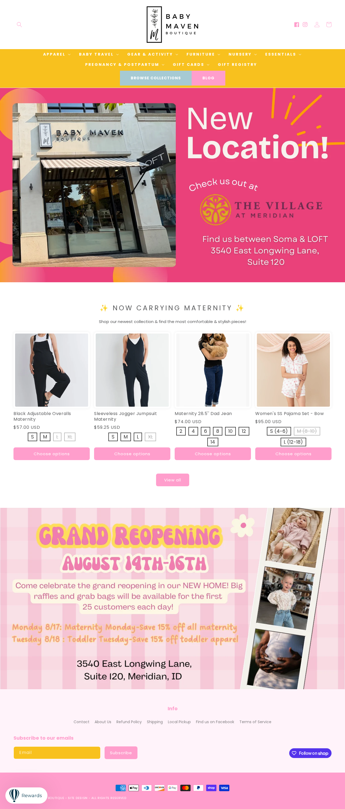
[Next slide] (339, 179)
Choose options (52, 454)
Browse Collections (156, 78)
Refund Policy (129, 722)
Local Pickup (179, 722)
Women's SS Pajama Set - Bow (289, 414)
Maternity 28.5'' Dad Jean (203, 414)
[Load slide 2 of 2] (176, 278)
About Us (103, 722)
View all (172, 480)
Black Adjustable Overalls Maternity (42, 416)
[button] (19, 24)
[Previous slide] (6, 179)
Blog (208, 78)
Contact (81, 722)
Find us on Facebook (215, 722)
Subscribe (121, 753)
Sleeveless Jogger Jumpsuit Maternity (125, 416)
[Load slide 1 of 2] (168, 278)
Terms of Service (255, 722)
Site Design (78, 798)
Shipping (155, 722)
